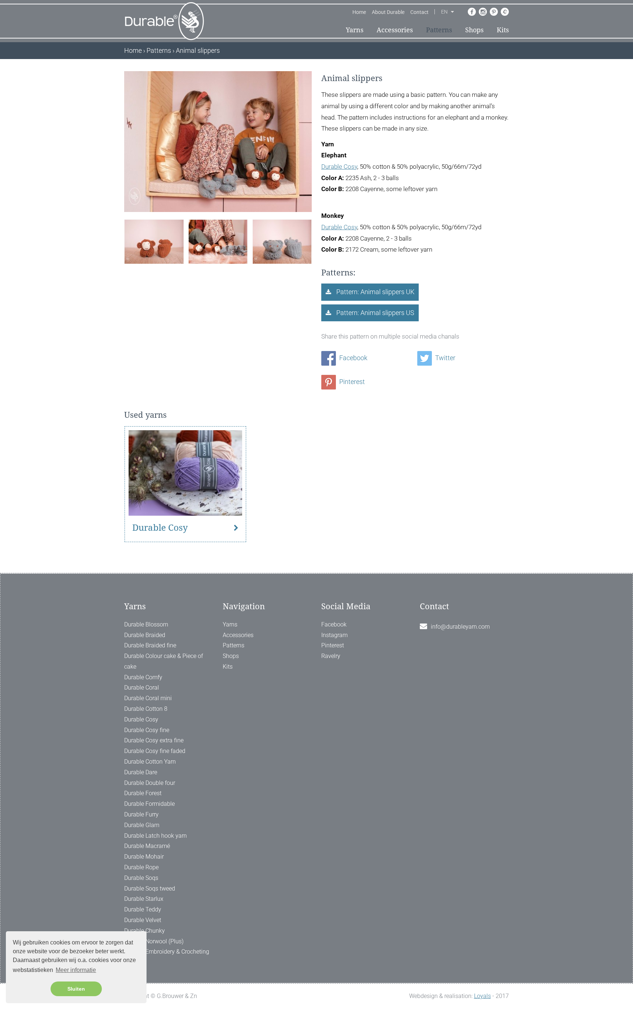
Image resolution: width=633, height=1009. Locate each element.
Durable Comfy (143, 677)
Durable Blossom (146, 624)
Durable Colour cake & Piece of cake (163, 661)
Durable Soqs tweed (149, 888)
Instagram (334, 635)
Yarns (354, 30)
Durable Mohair (144, 856)
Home (359, 12)
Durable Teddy (142, 909)
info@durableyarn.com (460, 626)
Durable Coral (141, 687)
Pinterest (351, 381)
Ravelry (330, 655)
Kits (503, 30)
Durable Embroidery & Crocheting (166, 951)
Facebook (352, 358)
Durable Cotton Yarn (150, 761)
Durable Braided (144, 635)
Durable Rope (141, 867)
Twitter (444, 358)
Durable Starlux (143, 898)
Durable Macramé (147, 845)
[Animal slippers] (154, 241)
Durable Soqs (141, 877)
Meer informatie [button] (76, 970)
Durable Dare (140, 772)
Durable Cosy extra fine (154, 740)
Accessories (395, 30)
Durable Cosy (339, 166)
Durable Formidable (149, 803)
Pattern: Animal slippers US (374, 313)
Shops (474, 30)
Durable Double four (149, 782)
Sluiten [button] (76, 989)
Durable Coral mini (148, 698)
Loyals (482, 995)
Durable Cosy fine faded (154, 750)
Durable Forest (143, 793)
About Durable (388, 12)
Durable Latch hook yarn (155, 835)
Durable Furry (141, 814)
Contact (419, 12)
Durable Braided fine (150, 645)
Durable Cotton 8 (145, 708)
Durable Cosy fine (146, 730)
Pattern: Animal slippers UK (374, 292)
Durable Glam (141, 825)
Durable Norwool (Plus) (154, 941)
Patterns (439, 30)
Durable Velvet (142, 920)
